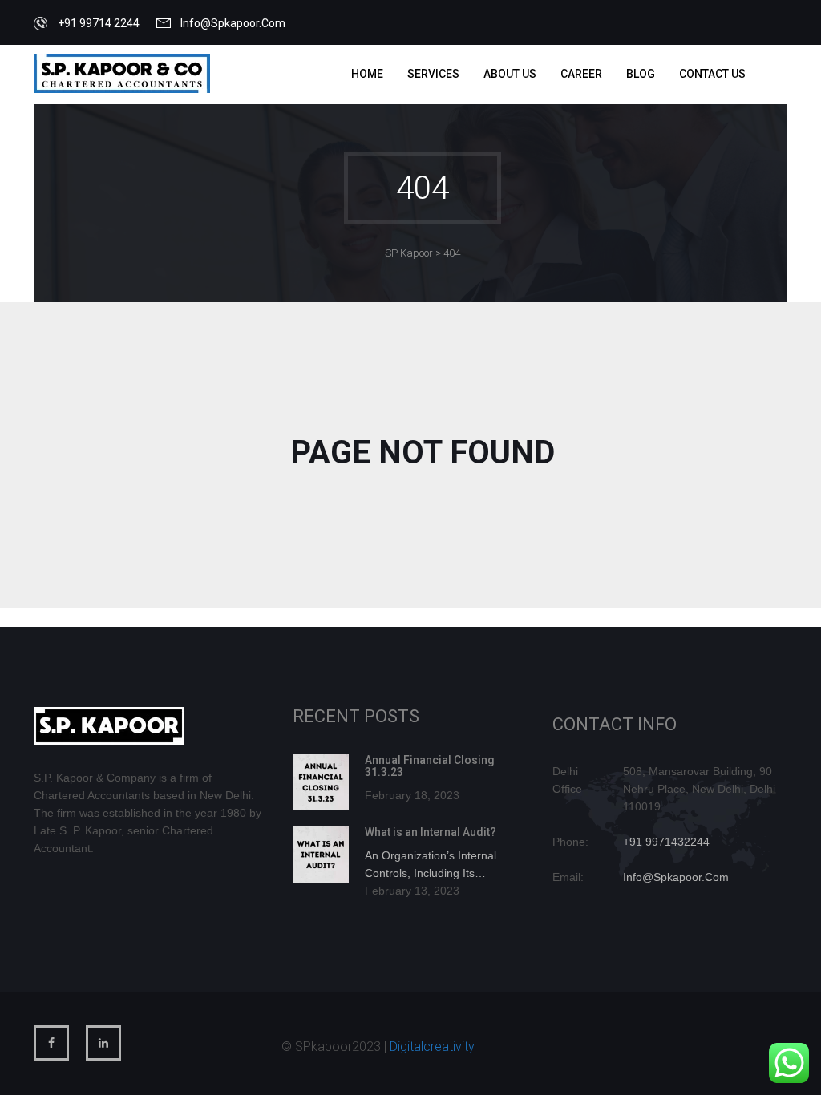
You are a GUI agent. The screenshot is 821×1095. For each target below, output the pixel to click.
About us (509, 73)
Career (581, 73)
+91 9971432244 (666, 841)
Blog (640, 73)
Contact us (712, 73)
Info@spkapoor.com (232, 23)
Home (367, 73)
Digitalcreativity (432, 1046)
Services (433, 73)
